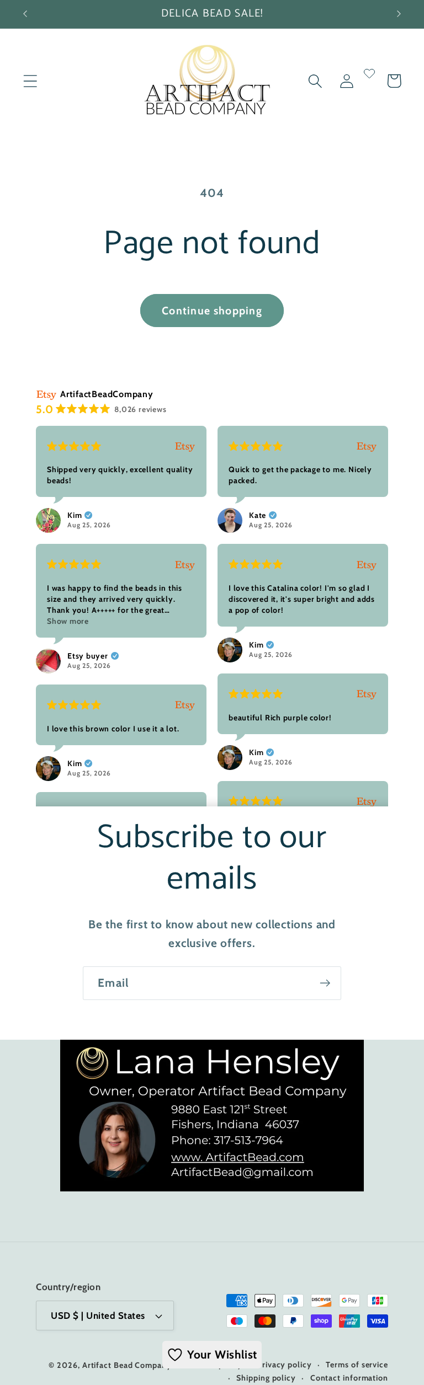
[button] (30, 81)
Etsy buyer (87, 656)
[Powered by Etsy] (184, 446)
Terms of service (357, 1365)
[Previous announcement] (25, 14)
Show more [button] (68, 621)
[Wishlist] (369, 81)
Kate (257, 515)
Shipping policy (266, 1378)
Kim (74, 515)
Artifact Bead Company (127, 1365)
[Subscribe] (325, 983)
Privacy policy (284, 1365)
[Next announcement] (399, 14)
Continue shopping (212, 310)
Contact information (349, 1378)
